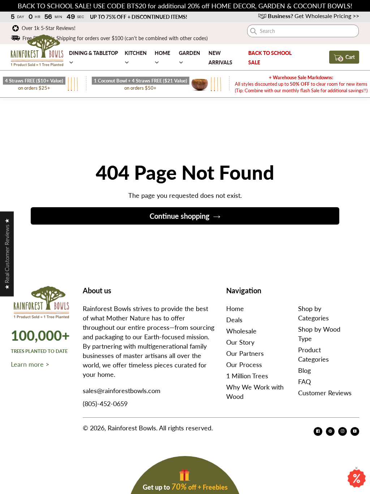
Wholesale (241, 331)
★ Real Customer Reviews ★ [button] (6, 254)
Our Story (240, 342)
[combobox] (303, 31)
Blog (304, 370)
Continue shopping (180, 216)
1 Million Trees (247, 376)
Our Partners (245, 353)
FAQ (304, 382)
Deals (234, 320)
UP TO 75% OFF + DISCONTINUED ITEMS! (138, 17)
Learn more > (30, 364)
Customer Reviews (325, 393)
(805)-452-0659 (105, 404)
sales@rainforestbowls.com (121, 391)
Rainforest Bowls (132, 428)
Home (235, 308)
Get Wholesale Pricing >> (313, 15)
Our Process (244, 365)
